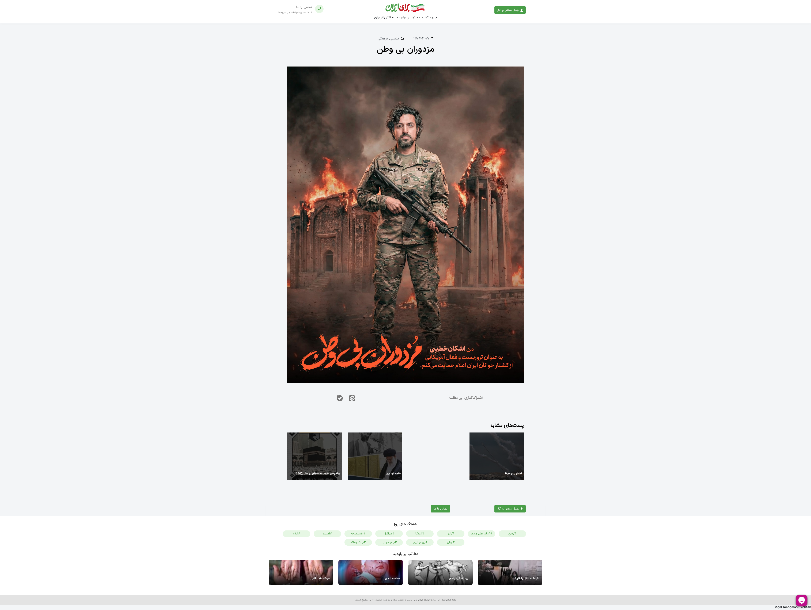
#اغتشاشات (358, 533)
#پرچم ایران (419, 542)
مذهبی (395, 38)
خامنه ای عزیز (393, 473)
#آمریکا (420, 533)
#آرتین (512, 533)
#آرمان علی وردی (481, 533)
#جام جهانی (389, 542)
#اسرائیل (389, 533)
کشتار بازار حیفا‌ (513, 473)
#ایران (451, 542)
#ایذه (296, 533)
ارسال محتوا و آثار (508, 10)
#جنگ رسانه (358, 542)
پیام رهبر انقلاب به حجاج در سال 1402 (318, 473)
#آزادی (451, 533)
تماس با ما (440, 509)
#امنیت (327, 533)
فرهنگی (383, 38)
